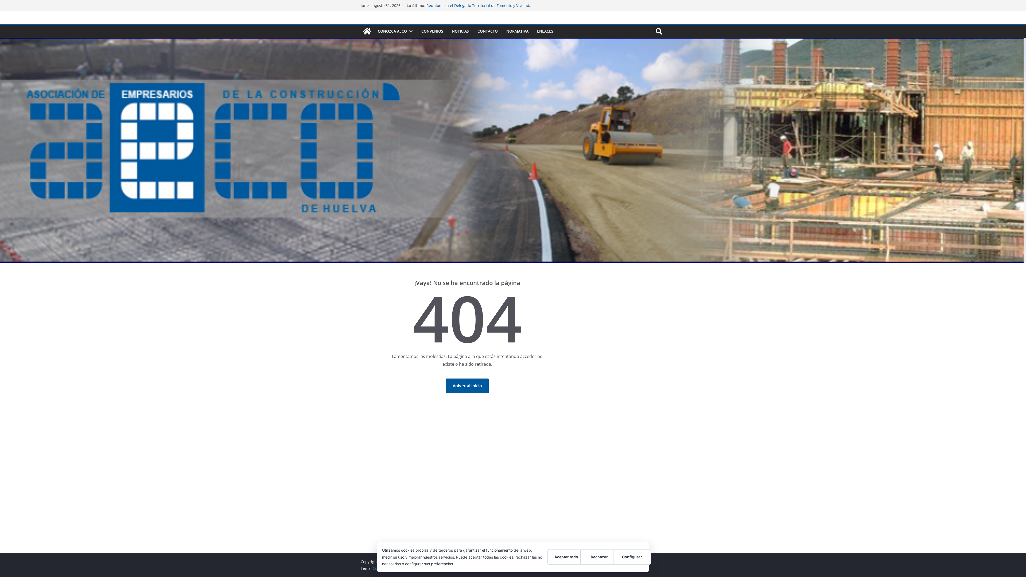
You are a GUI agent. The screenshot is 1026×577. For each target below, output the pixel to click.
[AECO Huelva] (367, 31)
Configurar (632, 557)
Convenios (432, 31)
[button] (410, 31)
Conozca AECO (392, 31)
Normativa (517, 31)
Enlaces (545, 31)
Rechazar (599, 557)
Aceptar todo (566, 557)
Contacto (487, 31)
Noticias (460, 31)
